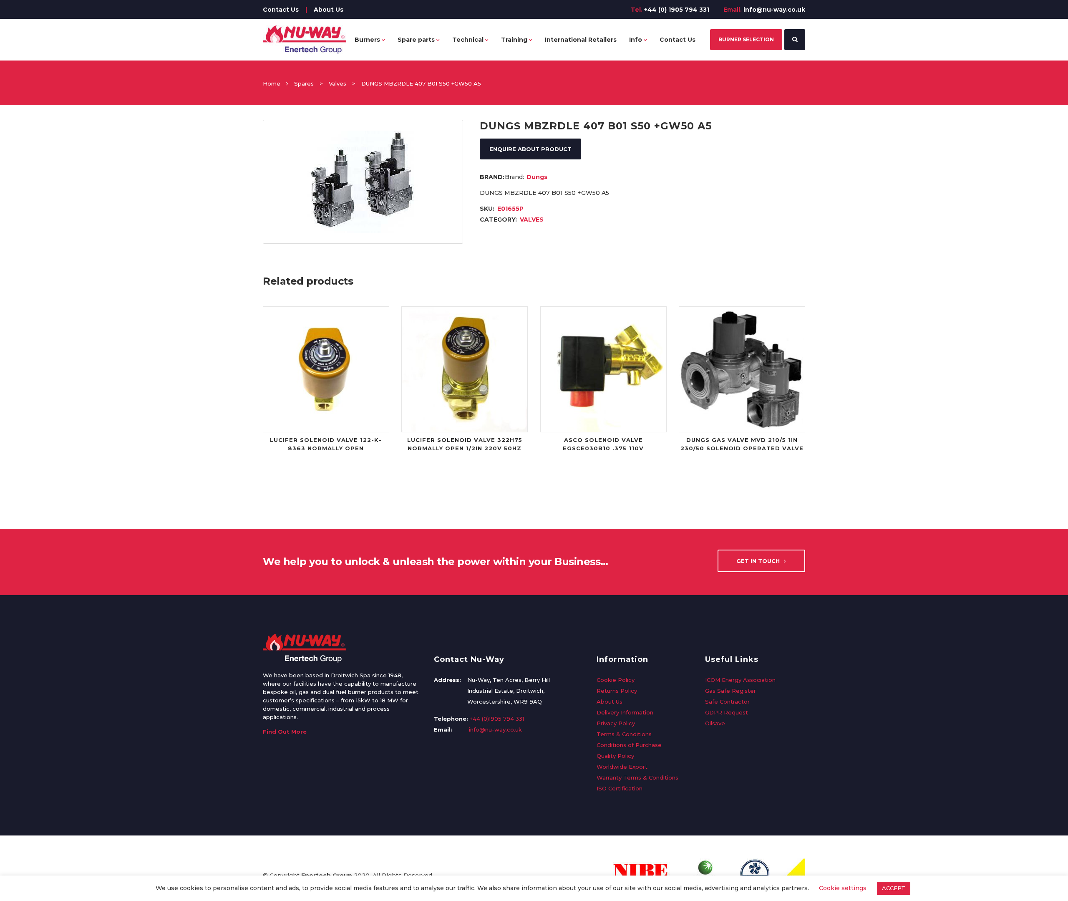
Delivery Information (625, 712)
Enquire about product (530, 149)
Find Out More (285, 731)
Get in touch (758, 561)
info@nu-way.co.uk (774, 9)
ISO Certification (619, 788)
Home (271, 83)
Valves (337, 83)
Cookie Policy (616, 679)
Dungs (536, 177)
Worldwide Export (622, 766)
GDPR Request (726, 712)
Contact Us (281, 9)
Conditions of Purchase (629, 745)
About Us (328, 9)
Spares (304, 83)
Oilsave (715, 723)
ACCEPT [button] (893, 888)
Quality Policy (615, 755)
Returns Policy (617, 690)
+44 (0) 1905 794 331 (676, 9)
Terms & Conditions (624, 734)
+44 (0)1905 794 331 (497, 718)
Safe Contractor (727, 701)
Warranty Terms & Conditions (637, 777)
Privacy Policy (616, 723)
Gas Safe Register (730, 690)
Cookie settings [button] (842, 888)
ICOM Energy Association (740, 679)
